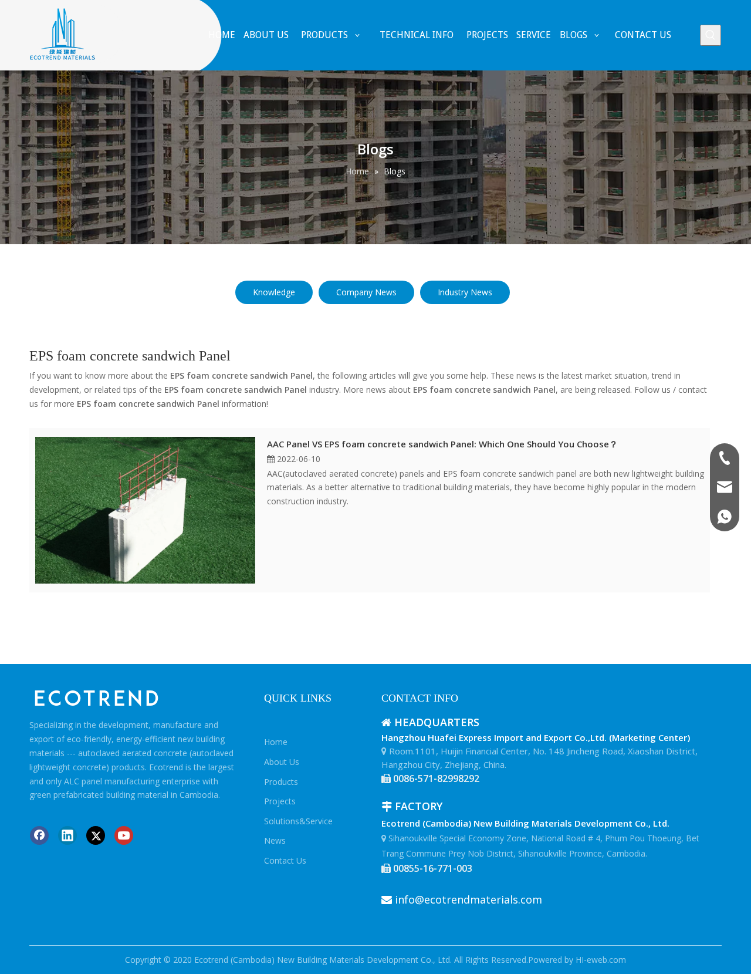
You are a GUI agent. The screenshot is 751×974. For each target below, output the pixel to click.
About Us (281, 761)
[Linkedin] (67, 835)
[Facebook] (39, 835)
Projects (280, 801)
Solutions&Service (298, 821)
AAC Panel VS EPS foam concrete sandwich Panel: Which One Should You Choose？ (442, 444)
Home (275, 741)
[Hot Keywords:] (710, 35)
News (275, 840)
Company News (366, 292)
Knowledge (274, 292)
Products (281, 781)
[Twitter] (95, 835)
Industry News (465, 292)
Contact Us (285, 860)
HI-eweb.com (601, 959)
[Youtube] (123, 835)
